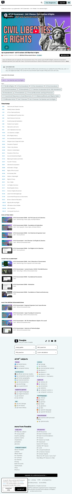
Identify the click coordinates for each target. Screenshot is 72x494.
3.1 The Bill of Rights (8, 86)
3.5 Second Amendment (9, 89)
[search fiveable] (41, 2)
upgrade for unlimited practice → (36, 475)
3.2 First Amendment (22, 86)
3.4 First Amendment (51, 86)
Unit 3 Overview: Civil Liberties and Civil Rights (42, 99)
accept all (20, 489)
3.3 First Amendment (37, 86)
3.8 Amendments (7, 93)
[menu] (69, 2)
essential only (8, 489)
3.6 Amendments (24, 89)
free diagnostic (51, 3)
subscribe (66, 55)
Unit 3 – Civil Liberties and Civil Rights (13, 80)
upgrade (62, 3)
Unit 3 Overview (22, 99)
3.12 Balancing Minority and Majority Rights (46, 96)
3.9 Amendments (20, 93)
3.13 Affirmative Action (8, 99)
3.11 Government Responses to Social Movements (17, 96)
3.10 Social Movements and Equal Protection (40, 93)
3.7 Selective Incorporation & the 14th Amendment (46, 89)
